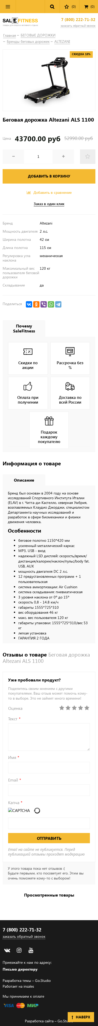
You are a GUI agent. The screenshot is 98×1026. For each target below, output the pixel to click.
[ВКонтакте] (29, 304)
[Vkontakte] (7, 950)
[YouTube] (30, 950)
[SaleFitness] (20, 22)
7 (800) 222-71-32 (78, 19)
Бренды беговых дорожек (28, 41)
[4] (80, 708)
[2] (68, 708)
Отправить (49, 838)
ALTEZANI (62, 41)
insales (29, 986)
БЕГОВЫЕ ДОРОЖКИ (38, 35)
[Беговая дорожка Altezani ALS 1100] (49, 80)
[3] (74, 708)
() (92, 6)
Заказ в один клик (49, 203)
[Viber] (44, 304)
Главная (9, 35)
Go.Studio (43, 980)
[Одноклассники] (36, 304)
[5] (87, 708)
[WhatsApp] (51, 304)
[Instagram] (19, 950)
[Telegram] (58, 304)
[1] (62, 708)
